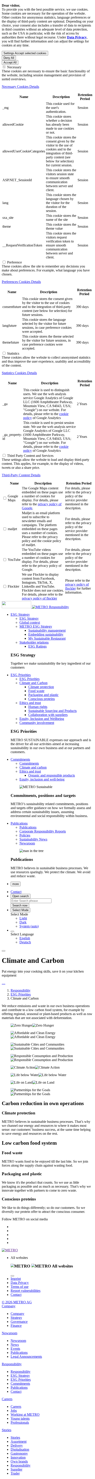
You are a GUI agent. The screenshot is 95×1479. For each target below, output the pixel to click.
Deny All (9, 58)
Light (23, 918)
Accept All (10, 62)
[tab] (47, 87)
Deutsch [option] (25, 942)
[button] (20, 614)
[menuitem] (56, 918)
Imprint (16, 1279)
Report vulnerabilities (25, 1290)
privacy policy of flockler (39, 598)
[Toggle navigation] (3, 951)
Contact (16, 1294)
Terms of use (19, 1287)
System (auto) (29, 926)
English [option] (24, 938)
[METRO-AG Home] (25, 607)
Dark (23, 922)
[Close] (12, 1276)
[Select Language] (12, 931)
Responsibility (59, 607)
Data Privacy (20, 1283)
